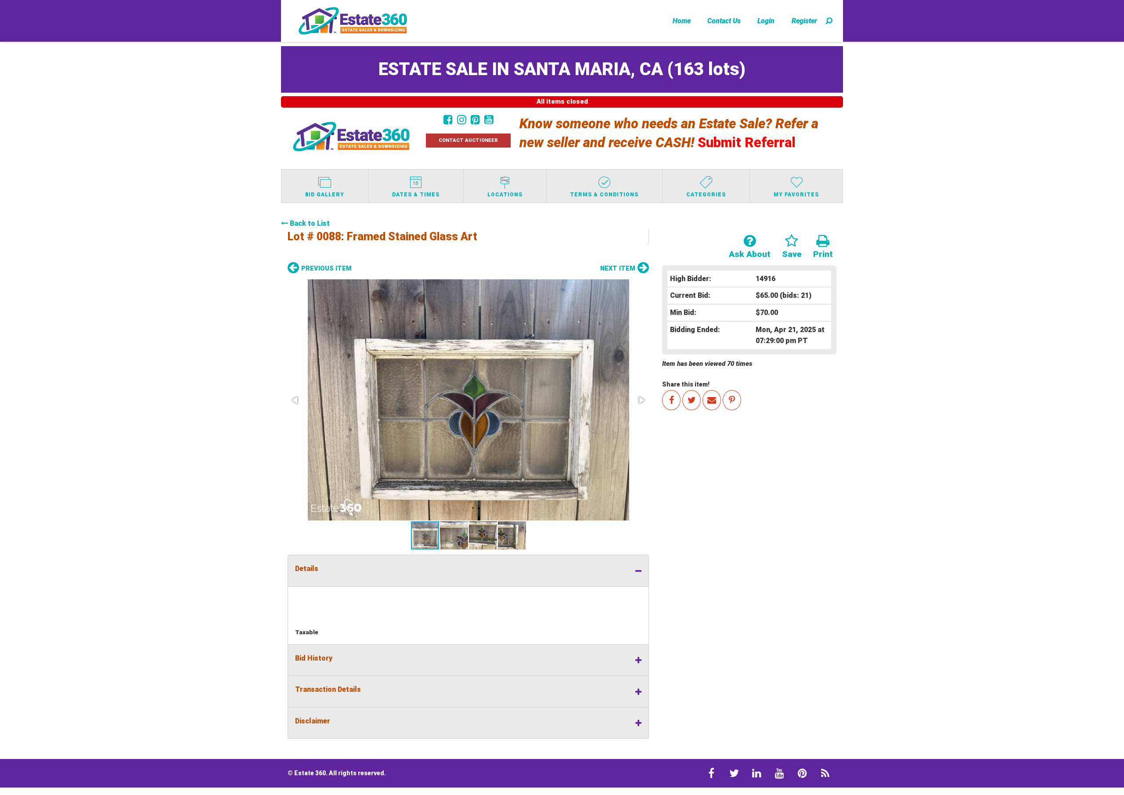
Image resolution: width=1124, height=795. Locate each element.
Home (682, 21)
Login (766, 21)
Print (823, 254)
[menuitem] (681, 20)
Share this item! (686, 384)
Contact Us (724, 21)
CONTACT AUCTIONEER (468, 140)
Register (804, 21)
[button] (468, 399)
